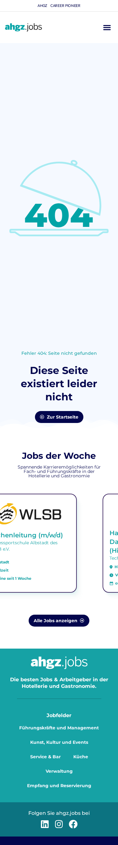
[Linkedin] (45, 824)
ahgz (42, 5)
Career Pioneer (65, 5)
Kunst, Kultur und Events (59, 742)
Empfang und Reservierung (59, 785)
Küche (80, 757)
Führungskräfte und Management (59, 728)
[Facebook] (73, 824)
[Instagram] (59, 824)
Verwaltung (59, 771)
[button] (107, 27)
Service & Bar (45, 757)
